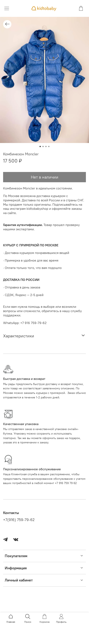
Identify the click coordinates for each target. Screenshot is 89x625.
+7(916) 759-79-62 (19, 520)
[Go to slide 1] (40, 146)
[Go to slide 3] (46, 146)
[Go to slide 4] (48, 146)
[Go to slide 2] (43, 146)
